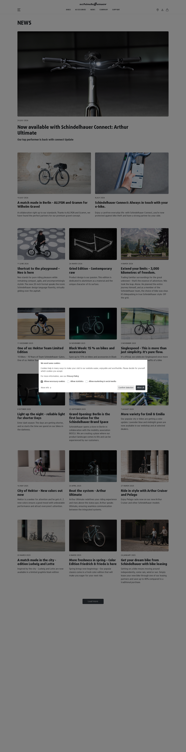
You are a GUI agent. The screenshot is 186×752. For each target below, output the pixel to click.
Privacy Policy (73, 376)
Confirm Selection (126, 388)
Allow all (140, 388)
